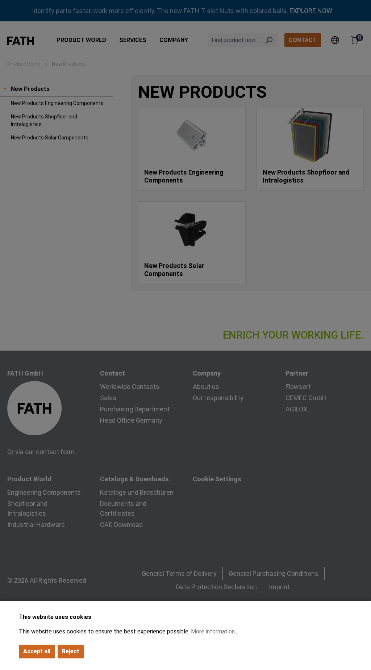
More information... (214, 631)
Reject (70, 651)
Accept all (36, 651)
